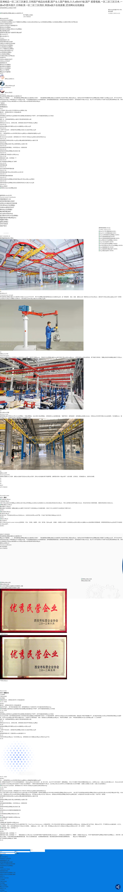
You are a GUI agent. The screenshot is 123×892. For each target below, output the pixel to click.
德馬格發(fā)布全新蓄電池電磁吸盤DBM (10, 810)
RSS (118, 9)
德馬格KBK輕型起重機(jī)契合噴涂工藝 (10, 151)
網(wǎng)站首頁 (4, 18)
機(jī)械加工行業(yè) (5, 506)
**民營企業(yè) (4, 634)
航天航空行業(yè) (4, 513)
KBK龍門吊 (3, 57)
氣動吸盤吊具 (13, 25)
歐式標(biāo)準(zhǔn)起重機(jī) (9, 215)
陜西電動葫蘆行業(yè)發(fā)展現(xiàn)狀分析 (11, 172)
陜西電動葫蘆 (3, 165)
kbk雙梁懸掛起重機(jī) (46, 22)
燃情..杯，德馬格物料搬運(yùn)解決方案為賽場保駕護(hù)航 (15, 119)
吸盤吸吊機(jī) (4, 219)
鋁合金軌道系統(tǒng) (6, 213)
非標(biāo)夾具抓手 (5, 25)
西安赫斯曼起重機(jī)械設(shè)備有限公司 (11, 536)
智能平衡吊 (3, 226)
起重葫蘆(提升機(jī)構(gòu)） (8, 217)
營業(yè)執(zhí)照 (4, 584)
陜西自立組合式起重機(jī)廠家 (7, 874)
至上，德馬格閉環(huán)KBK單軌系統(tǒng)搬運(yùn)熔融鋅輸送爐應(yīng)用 (20, 133)
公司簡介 (2, 890)
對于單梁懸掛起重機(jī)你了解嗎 (8, 161)
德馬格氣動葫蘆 (106, 236)
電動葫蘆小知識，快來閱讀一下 (8, 158)
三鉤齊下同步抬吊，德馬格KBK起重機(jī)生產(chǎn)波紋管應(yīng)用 (18, 129)
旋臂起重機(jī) (4, 221)
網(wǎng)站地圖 (112, 9)
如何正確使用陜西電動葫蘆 (7, 168)
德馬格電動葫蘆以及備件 (6, 41)
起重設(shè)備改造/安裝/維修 (7, 43)
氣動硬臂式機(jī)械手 (16, 32)
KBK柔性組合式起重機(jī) (6, 20)
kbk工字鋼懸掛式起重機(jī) (20, 22)
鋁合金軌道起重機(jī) (107, 243)
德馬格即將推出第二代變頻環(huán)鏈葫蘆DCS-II (13, 733)
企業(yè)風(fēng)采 (7, 86)
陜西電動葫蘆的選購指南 (6, 175)
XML (121, 9)
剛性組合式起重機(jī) (5, 27)
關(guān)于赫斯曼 (4, 70)
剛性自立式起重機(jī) (16, 29)
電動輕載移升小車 (4, 40)
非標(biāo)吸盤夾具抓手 (6, 23)
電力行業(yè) (3, 520)
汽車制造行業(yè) (4, 501)
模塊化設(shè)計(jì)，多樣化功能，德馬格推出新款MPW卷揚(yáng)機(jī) (19, 122)
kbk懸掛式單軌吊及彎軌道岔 (70, 22)
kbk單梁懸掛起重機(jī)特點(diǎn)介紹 (9, 813)
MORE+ (114, 231)
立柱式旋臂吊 (105, 242)
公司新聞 (2, 110)
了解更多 (2, 103)
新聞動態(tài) (3, 104)
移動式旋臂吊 (105, 250)
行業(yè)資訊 (8, 110)
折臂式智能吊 (4, 223)
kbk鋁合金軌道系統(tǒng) (33, 22)
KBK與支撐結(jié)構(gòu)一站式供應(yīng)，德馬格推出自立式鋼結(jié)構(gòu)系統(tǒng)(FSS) (24, 737)
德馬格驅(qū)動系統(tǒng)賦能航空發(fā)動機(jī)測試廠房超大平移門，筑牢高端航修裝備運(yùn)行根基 (27, 115)
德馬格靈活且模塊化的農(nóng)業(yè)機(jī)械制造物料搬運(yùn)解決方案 (19, 140)
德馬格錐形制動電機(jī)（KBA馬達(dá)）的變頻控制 (13, 147)
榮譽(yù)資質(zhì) (7, 79)
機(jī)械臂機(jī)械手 (5, 30)
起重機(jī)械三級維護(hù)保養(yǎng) (9, 154)
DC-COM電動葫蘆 (107, 233)
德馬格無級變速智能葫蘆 (108, 238)
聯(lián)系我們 (6, 93)
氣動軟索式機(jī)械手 (5, 32)
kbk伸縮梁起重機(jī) (57, 22)
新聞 (4, 693)
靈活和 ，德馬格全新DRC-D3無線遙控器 (10, 112)
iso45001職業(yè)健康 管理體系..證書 (10, 587)
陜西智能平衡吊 (4, 871)
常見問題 (14, 110)
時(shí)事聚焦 (20, 110)
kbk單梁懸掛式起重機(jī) (6, 22)
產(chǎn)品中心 (4, 34)
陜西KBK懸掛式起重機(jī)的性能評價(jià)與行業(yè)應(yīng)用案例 (17, 179)
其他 (26, 110)
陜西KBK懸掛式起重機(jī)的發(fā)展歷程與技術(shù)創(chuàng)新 (17, 182)
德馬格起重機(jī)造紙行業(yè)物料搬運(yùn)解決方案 (13, 144)
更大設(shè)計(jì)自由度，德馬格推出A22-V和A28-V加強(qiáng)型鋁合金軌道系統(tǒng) (23, 137)
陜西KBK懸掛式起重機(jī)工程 (7, 872)
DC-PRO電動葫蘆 (107, 231)
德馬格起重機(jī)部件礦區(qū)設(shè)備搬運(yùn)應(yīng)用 (15, 126)
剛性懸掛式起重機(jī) (5, 29)
